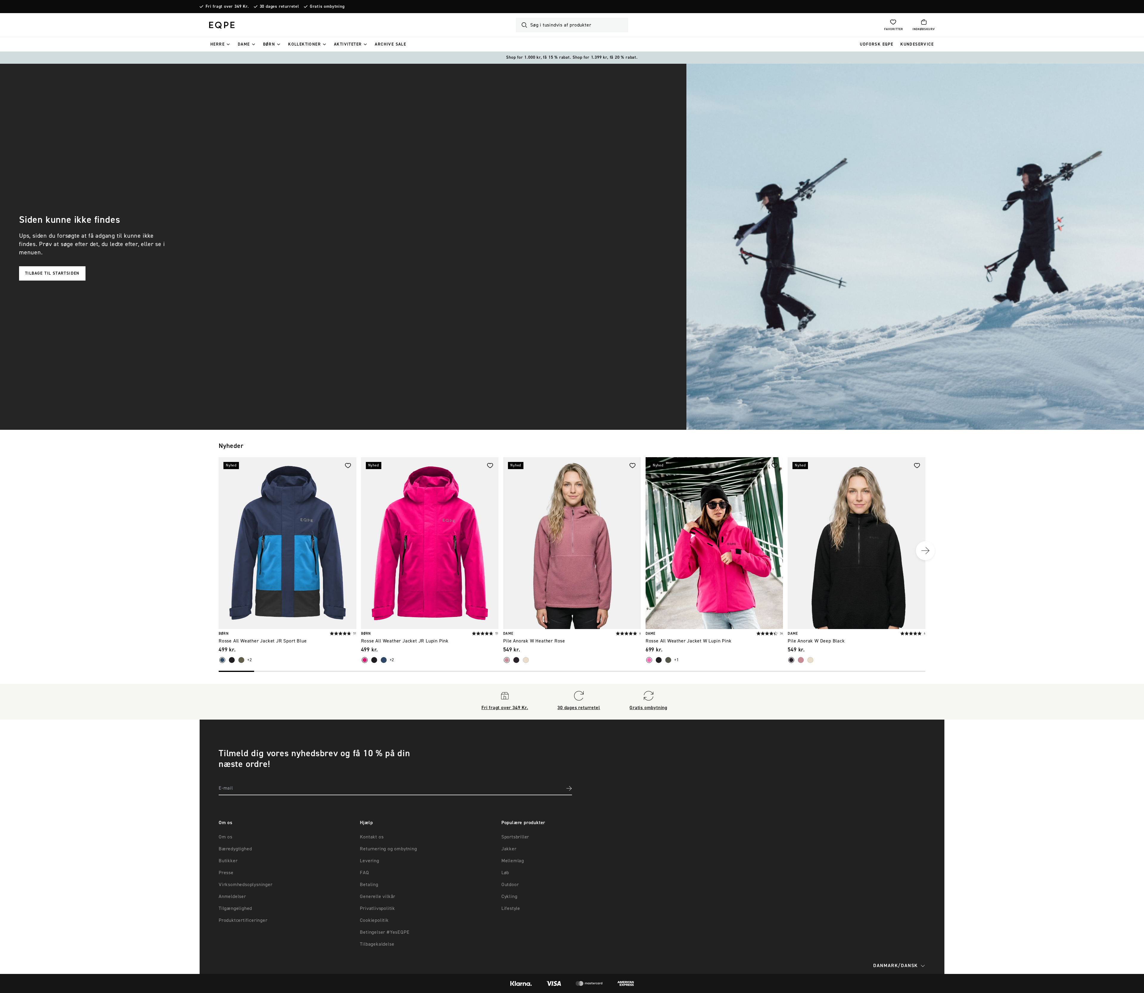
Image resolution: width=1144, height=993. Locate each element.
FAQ (364, 873)
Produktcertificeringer (243, 920)
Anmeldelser (232, 896)
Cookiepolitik (374, 920)
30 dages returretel (279, 6)
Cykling (509, 896)
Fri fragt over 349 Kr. (227, 6)
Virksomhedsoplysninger (246, 885)
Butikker (228, 861)
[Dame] (253, 44)
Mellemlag (512, 861)
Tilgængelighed (235, 908)
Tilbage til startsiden (52, 273)
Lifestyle (510, 908)
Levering (369, 861)
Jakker (509, 849)
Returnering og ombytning (388, 849)
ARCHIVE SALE (390, 44)
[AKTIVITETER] (365, 44)
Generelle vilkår (377, 896)
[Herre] (228, 44)
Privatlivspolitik (377, 908)
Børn (269, 44)
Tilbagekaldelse (377, 944)
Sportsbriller (515, 837)
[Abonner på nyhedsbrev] (569, 788)
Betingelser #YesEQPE (384, 932)
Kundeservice (917, 44)
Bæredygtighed (235, 849)
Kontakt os (371, 837)
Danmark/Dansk (895, 966)
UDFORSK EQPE (876, 44)
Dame (244, 44)
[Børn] (278, 44)
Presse (226, 873)
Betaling (369, 885)
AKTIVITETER (348, 44)
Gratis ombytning (327, 6)
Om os (225, 837)
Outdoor (510, 885)
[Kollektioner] (324, 44)
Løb (505, 873)
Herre (217, 44)
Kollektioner (304, 44)
